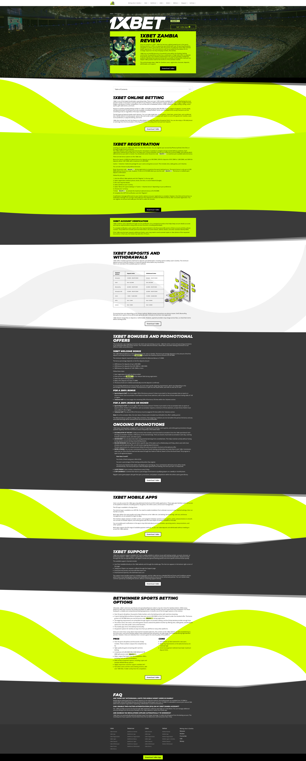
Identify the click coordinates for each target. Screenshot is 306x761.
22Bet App (147, 734)
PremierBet (183, 736)
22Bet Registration (150, 736)
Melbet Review (166, 731)
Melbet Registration (167, 736)
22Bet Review (148, 731)
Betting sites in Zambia (134, 3)
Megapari (183, 3)
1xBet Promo (113, 746)
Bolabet (182, 734)
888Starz (175, 3)
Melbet (168, 3)
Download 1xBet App (153, 757)
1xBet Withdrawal (114, 744)
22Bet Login (148, 739)
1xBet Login (113, 739)
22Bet (161, 3)
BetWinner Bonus (132, 739)
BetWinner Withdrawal (133, 746)
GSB (181, 739)
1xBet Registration (115, 736)
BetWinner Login (131, 741)
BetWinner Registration (133, 736)
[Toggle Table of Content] (189, 89)
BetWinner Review (132, 731)
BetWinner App (131, 734)
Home (111, 13)
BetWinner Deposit (132, 744)
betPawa (192, 3)
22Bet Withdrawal (149, 744)
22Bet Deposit (148, 741)
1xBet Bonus (113, 749)
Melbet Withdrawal (167, 744)
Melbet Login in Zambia (168, 739)
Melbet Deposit (166, 741)
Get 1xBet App (182, 27)
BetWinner (153, 3)
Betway (182, 741)
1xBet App (112, 734)
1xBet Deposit (113, 741)
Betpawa (182, 731)
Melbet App (165, 734)
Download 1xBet (168, 68)
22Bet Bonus (148, 746)
